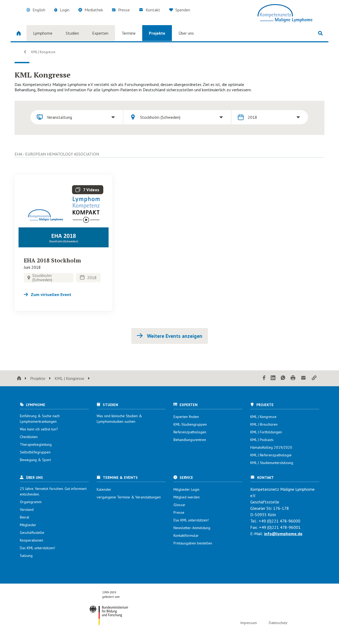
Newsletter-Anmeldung (191, 527)
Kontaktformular (186, 535)
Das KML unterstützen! (37, 547)
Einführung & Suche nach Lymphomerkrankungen (40, 418)
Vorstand (27, 509)
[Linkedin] (273, 378)
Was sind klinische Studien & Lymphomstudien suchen (119, 418)
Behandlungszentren (189, 439)
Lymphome (42, 33)
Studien (72, 33)
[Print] (293, 378)
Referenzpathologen (189, 432)
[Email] (303, 378)
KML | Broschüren (264, 424)
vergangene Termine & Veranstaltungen (129, 497)
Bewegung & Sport (35, 459)
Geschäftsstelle (32, 532)
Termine (129, 33)
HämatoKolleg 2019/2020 (271, 447)
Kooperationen (31, 540)
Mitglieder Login (186, 489)
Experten (100, 33)
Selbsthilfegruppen (35, 452)
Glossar (179, 504)
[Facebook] (264, 378)
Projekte (157, 33)
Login (64, 9)
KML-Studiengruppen (190, 424)
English (39, 9)
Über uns (186, 33)
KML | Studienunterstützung (271, 462)
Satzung (26, 555)
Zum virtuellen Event (51, 294)
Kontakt (153, 9)
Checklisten (29, 436)
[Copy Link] (314, 378)
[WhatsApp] (283, 378)
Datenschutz (278, 623)
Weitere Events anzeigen (174, 336)
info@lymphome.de (283, 533)
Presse (124, 9)
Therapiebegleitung (36, 444)
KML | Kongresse (42, 52)
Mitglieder (28, 524)
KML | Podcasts (262, 439)
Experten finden (186, 416)
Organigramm (31, 501)
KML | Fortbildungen (266, 432)
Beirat (24, 517)
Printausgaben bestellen (192, 543)
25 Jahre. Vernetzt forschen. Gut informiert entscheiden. (53, 491)
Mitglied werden (186, 497)
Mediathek (93, 9)
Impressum (248, 623)
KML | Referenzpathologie (271, 455)
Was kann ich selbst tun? (39, 429)
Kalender (104, 489)
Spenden (182, 9)
